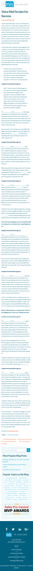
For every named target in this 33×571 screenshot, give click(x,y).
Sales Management (22, 493)
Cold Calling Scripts (23, 478)
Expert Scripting (16, 549)
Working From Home (23, 499)
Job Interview (22, 484)
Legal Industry (7, 487)
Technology (18, 497)
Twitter (13, 528)
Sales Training (22, 495)
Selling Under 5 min (10, 497)
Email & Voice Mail (12, 431)
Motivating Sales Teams (23, 487)
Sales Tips (9, 495)
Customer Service (8, 480)
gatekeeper (18, 482)
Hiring (16, 484)
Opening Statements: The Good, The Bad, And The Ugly (8, 441)
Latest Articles (19, 485)
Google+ (26, 528)
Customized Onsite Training (16, 557)
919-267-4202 (17, 540)
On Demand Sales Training (10, 489)
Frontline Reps (12, 482)
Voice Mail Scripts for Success (11, 469)
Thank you (24, 497)
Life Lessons (14, 487)
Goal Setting (25, 482)
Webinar (15, 499)
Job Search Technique (9, 485)
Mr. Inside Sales (21, 4)
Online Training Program (23, 489)
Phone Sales (22, 491)
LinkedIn (19, 528)
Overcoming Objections (13, 491)
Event (6, 482)
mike (12, 20)
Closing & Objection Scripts (11, 478)
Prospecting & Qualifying (11, 493)
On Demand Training (16, 553)
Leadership (26, 485)
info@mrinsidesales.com (17, 542)
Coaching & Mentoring (16, 560)
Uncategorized (8, 499)
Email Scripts (26, 480)
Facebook (6, 528)
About (16, 546)
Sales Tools (15, 495)
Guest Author (11, 484)
